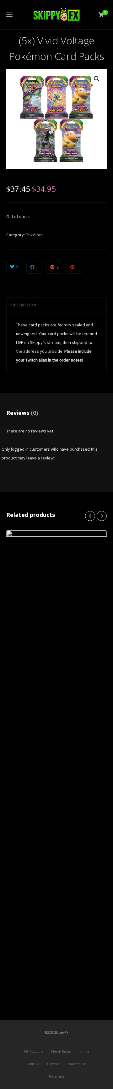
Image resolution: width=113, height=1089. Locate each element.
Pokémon (35, 235)
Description (23, 305)
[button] (96, 78)
